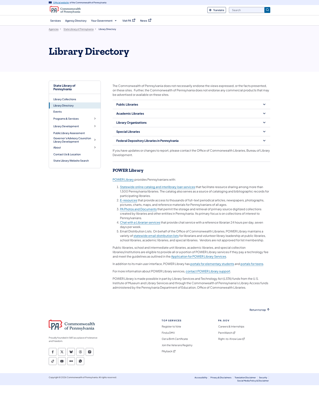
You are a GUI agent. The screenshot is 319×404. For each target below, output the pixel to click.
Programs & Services (66, 118)
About (57, 147)
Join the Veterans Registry (177, 345)
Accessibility (201, 377)
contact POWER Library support (208, 271)
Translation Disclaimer (245, 377)
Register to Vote (171, 326)
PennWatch (225, 332)
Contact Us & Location (67, 154)
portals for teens (252, 264)
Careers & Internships (231, 326)
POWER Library (123, 179)
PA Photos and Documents (138, 209)
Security (263, 377)
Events (57, 111)
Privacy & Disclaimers (220, 377)
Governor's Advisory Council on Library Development (72, 140)
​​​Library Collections (64, 99)
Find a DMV (168, 332)
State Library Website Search (71, 160)
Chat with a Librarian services (140, 222)
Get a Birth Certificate (175, 338)
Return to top (258, 309)
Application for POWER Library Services (198, 256)
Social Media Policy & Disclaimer (253, 380)
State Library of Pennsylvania (64, 87)
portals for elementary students (212, 264)
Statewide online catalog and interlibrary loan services (157, 187)
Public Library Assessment (69, 133)
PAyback (167, 351)
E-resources (128, 200)
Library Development (66, 126)
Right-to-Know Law (230, 338)
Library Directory (63, 105)
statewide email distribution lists (156, 236)
